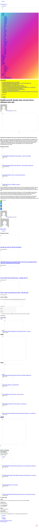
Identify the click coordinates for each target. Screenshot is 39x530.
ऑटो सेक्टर (5, 68)
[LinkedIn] (19, 206)
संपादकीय (3, 63)
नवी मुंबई (5, 31)
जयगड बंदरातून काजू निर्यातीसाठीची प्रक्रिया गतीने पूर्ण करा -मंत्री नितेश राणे (13, 88)
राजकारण (3, 58)
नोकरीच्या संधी (6, 67)
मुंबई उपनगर (6, 41)
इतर (2, 64)
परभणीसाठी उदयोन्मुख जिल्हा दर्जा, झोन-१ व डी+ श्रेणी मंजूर (10, 82)
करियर (3, 62)
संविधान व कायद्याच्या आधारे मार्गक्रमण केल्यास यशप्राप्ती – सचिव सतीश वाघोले (14, 292)
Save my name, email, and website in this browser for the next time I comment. (16, 313)
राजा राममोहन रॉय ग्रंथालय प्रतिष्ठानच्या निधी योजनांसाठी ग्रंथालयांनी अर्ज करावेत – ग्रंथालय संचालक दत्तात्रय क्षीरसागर (18, 494)
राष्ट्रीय (3, 55)
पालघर (5, 36)
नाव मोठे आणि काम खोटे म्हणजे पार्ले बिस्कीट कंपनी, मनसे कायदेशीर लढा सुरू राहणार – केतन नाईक (16, 331)
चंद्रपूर (5, 24)
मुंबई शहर (5, 42)
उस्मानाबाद (5, 19)
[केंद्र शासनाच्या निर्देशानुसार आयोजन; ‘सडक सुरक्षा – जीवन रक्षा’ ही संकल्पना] (7, 393)
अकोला (5, 16)
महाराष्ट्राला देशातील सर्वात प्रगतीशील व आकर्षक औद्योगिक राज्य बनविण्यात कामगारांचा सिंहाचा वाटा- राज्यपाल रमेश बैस (19, 475)
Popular (3, 456)
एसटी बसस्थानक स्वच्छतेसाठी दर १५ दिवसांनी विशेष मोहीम (10, 84)
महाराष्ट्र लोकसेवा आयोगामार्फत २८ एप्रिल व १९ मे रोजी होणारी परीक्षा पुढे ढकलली (13, 175)
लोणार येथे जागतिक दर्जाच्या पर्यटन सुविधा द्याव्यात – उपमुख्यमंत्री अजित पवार (14, 278)
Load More (2, 416)
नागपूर (5, 32)
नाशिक (5, 34)
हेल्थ (5, 73)
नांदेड (5, 33)
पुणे (4, 37)
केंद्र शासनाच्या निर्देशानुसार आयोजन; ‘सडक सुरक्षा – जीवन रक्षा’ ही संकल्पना (13, 85)
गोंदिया (5, 23)
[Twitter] (19, 204)
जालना (5, 26)
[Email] (19, 207)
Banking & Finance (7, 77)
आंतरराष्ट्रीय (4, 56)
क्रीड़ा (3, 61)
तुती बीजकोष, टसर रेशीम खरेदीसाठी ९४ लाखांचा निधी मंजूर (10, 90)
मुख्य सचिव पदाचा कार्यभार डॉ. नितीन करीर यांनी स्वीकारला (10, 247)
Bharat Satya (9, 110)
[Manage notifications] (37, 525)
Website (1, 311)
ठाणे (4, 27)
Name (1, 308)
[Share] (19, 209)
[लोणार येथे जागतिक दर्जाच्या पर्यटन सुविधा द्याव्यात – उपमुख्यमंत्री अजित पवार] (9, 275)
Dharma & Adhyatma (8, 78)
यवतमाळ (5, 43)
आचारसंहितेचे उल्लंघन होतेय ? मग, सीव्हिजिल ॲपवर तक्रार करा (11, 184)
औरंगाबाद (5, 20)
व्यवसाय (3, 59)
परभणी (5, 35)
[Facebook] (19, 203)
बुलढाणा (5, 39)
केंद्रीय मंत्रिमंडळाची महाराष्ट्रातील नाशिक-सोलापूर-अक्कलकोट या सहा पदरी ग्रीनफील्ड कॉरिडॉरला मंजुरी (16, 83)
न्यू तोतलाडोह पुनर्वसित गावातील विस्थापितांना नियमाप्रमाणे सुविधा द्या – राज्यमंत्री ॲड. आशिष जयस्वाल (16, 156)
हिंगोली (5, 54)
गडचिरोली (5, 22)
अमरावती (5, 17)
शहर (3, 15)
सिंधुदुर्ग (5, 52)
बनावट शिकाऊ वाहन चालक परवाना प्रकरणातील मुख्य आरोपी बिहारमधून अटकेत (13, 89)
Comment (2, 306)
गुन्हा (3, 60)
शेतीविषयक (5, 70)
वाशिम (5, 48)
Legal (5, 76)
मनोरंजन (5, 65)
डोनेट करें (3, 74)
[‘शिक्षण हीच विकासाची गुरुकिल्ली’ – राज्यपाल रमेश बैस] (7, 483)
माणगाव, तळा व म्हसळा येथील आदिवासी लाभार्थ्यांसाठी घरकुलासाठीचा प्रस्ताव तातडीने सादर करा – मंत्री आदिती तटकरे (18, 87)
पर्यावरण (5, 69)
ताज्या (3, 14)
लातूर (5, 46)
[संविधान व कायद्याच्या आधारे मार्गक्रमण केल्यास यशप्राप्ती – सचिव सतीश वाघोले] (9, 290)
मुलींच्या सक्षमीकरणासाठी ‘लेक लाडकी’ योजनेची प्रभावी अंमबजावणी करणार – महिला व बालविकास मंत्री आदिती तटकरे (19, 465)
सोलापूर (5, 53)
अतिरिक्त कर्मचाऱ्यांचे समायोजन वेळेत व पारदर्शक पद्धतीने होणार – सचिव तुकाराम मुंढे (14, 86)
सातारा (5, 51)
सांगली (5, 49)
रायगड (5, 45)
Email (1, 310)
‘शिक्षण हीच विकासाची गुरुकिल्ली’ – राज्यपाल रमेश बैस (10, 484)
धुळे (4, 28)
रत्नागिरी (5, 44)
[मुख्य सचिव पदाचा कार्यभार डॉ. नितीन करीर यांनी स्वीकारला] (9, 245)
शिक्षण (5, 66)
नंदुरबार (5, 30)
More (3, 75)
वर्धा (4, 47)
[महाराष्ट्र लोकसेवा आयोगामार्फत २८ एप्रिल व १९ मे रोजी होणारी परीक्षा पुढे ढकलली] (7, 173)
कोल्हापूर (5, 21)
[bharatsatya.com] (3, 4)
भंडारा (5, 40)
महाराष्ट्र (3, 57)
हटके (5, 72)
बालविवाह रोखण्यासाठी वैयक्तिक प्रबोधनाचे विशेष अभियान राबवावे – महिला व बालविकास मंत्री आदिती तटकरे (17, 165)
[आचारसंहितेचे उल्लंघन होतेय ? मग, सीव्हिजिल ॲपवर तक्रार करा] (7, 183)
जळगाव (5, 25)
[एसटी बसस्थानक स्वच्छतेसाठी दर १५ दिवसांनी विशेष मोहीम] (7, 383)
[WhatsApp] (19, 201)
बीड (4, 38)
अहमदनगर (5, 18)
